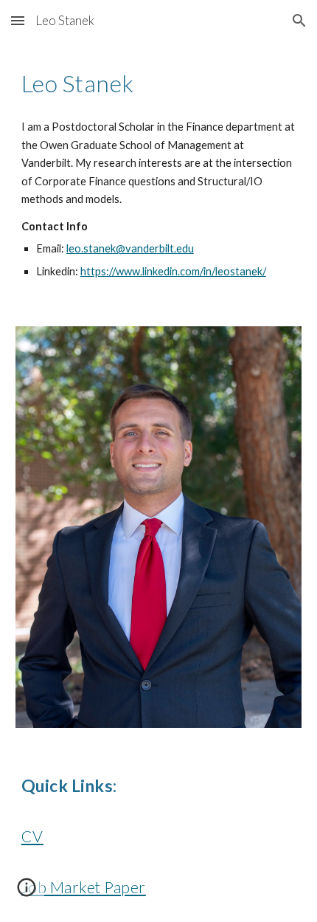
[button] (17, 20)
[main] (158, 83)
